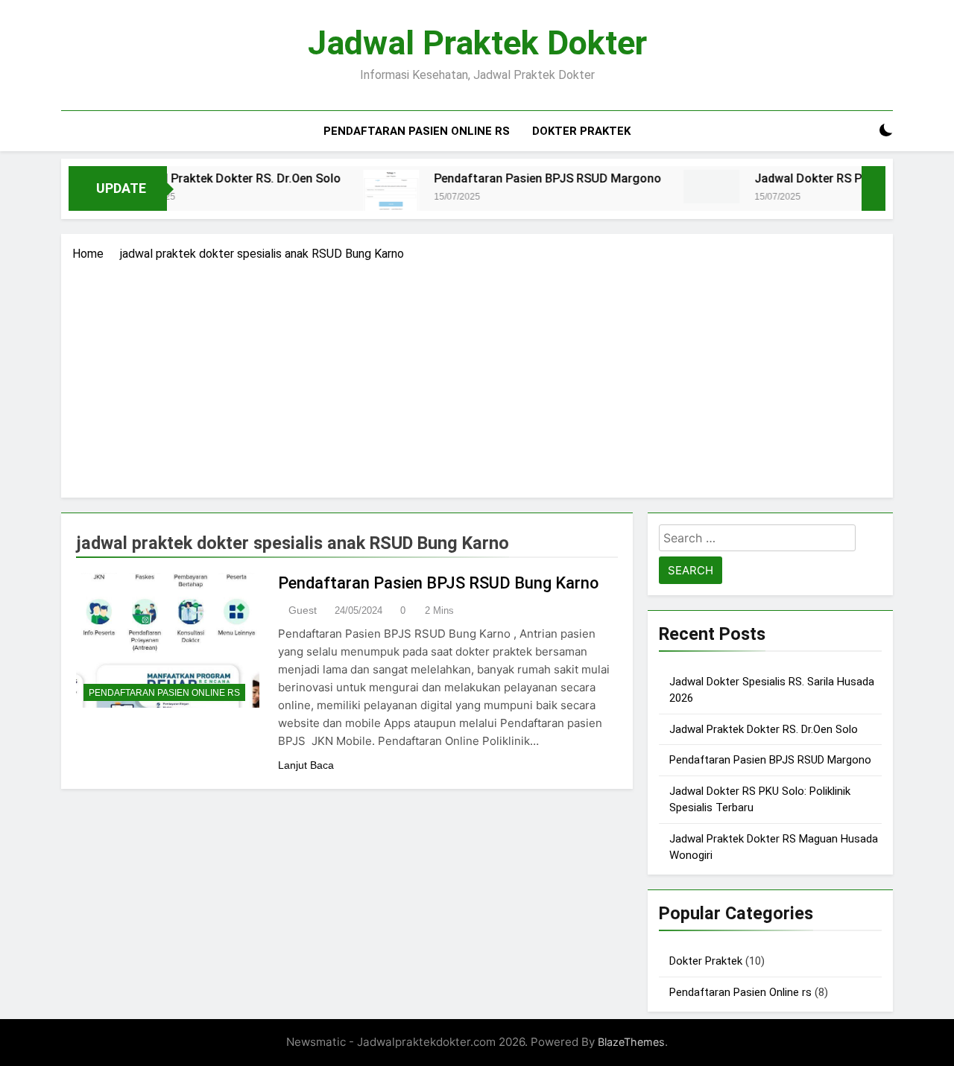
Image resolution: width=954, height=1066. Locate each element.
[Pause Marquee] (873, 188)
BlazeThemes (631, 1041)
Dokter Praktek (581, 131)
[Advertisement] (477, 374)
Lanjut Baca (306, 765)
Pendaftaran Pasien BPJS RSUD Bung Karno (438, 583)
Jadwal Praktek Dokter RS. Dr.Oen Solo (212, 178)
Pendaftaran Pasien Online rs (416, 131)
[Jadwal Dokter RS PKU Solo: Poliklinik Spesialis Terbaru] (688, 186)
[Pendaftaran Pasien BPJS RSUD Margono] (368, 194)
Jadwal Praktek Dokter (477, 43)
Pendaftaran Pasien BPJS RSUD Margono (524, 178)
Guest (302, 610)
